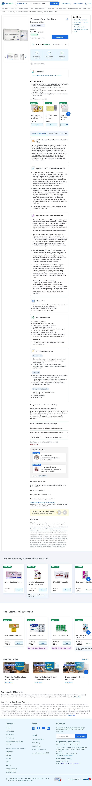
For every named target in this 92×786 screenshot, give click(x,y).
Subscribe (81, 736)
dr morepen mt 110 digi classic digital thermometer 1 (16, 704)
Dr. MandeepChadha (48, 467)
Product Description (39, 133)
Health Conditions (24, 8)
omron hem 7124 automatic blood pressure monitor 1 (42, 709)
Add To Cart (60, 37)
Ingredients (53, 133)
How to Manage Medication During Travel (74, 678)
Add (37, 125)
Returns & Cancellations (39, 749)
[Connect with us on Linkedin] (48, 728)
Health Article (10, 731)
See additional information (25, 780)
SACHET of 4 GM (36, 25)
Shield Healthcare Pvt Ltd (37, 21)
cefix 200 (63, 697)
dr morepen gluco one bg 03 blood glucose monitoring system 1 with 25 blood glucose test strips (52, 706)
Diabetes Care (50, 8)
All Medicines (9, 751)
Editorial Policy (43, 476)
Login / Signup (78, 3)
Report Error (34, 444)
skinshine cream (34, 695)
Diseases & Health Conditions (14, 741)
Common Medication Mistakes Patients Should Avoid (45, 678)
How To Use (77, 24)
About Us (8, 727)
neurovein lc (45, 697)
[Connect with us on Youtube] (43, 728)
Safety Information (80, 27)
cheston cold (24, 695)
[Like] (59, 512)
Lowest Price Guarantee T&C (40, 753)
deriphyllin (70, 697)
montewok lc (5, 697)
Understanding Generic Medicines (15, 748)
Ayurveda (8, 745)
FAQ (7, 762)
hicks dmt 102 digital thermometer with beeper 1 (15, 713)
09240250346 (50, 502)
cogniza (16, 695)
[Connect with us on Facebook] (38, 728)
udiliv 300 (10, 695)
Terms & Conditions (37, 739)
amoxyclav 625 (52, 695)
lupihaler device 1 (20, 709)
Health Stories (10, 734)
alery (39, 697)
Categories (11, 11)
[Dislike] (64, 512)
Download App (66, 3)
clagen (27, 697)
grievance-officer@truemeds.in (70, 763)
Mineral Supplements (36, 11)
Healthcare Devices (61, 8)
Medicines (5, 8)
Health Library (10, 738)
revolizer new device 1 (60, 715)
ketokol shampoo (79, 695)
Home (3, 11)
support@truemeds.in (37, 502)
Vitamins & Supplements (37, 8)
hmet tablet (69, 695)
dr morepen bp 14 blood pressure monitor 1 (45, 704)
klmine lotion (20, 697)
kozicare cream (54, 697)
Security (8, 765)
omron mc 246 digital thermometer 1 (13, 711)
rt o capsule (61, 695)
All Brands (9, 755)
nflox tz (12, 697)
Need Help (9, 758)
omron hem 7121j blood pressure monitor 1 (67, 713)
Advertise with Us (11, 772)
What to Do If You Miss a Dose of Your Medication (15, 678)
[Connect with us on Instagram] (33, 728)
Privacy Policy (36, 743)
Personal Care (13, 8)
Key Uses (64, 133)
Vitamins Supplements (22, 11)
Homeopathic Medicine (74, 8)
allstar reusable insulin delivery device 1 (42, 713)
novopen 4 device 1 (47, 715)
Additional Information (81, 29)
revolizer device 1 (64, 709)
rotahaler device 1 (64, 704)
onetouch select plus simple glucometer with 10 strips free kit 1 (70, 711)
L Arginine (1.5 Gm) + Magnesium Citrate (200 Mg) (46, 75)
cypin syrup (33, 697)
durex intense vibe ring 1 (33, 715)
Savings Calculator (11, 768)
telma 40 (4, 695)
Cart (89, 3)
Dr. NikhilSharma (46, 456)
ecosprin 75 (43, 695)
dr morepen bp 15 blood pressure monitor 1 (37, 711)
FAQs (75, 31)
